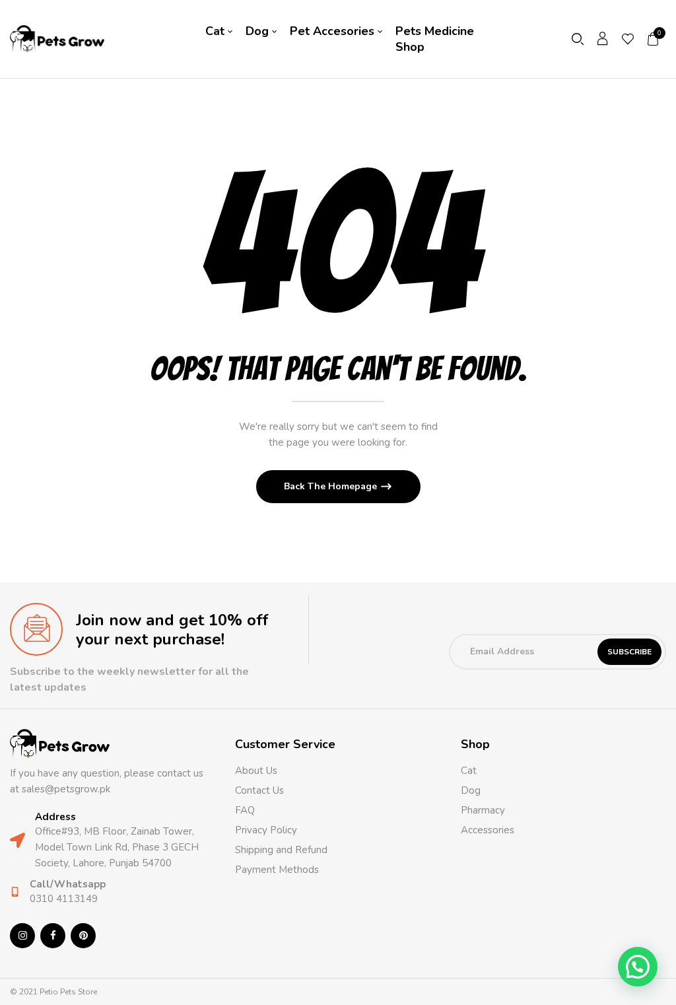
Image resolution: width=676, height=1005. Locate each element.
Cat (469, 770)
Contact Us (259, 790)
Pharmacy (484, 810)
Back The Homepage (332, 486)
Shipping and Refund (281, 849)
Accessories (487, 830)
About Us (256, 770)
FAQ (245, 810)
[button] (653, 39)
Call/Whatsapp (68, 884)
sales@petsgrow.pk (66, 789)
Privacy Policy (266, 830)
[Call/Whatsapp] (15, 892)
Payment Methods (277, 869)
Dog (471, 790)
